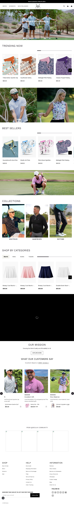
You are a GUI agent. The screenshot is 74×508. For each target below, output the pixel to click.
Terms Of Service (30, 476)
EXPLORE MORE (37, 353)
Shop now (37, 27)
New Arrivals (5, 465)
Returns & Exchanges (31, 471)
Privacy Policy (29, 479)
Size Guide (28, 465)
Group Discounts (54, 474)
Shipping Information (31, 468)
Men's (3, 468)
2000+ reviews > (43, 363)
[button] (64, 6)
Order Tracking (29, 484)
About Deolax (53, 468)
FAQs (27, 474)
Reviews (52, 465)
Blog (51, 482)
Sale (3, 474)
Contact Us (28, 482)
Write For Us (53, 484)
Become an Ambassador (55, 471)
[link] (5, 6)
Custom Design (53, 479)
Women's (4, 471)
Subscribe (35, 495)
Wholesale (52, 476)
